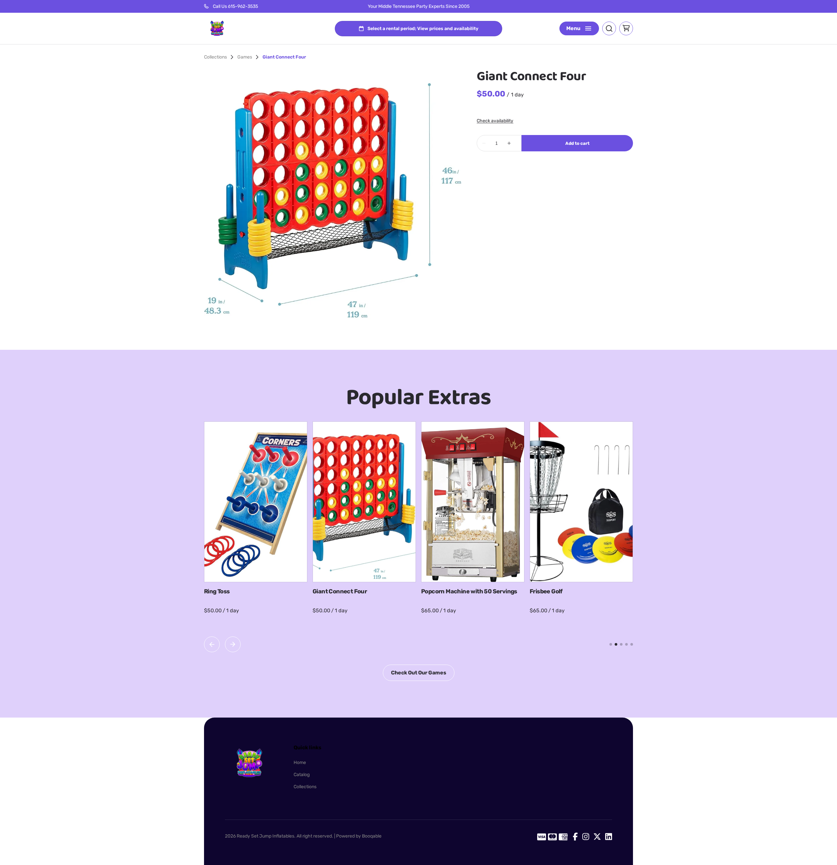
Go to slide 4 (626, 644)
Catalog (302, 774)
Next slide (233, 644)
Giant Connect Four (340, 591)
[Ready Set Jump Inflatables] (217, 28)
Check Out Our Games (418, 673)
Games (244, 57)
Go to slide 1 (610, 644)
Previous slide (212, 644)
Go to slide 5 (631, 644)
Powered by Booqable (359, 836)
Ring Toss (217, 591)
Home (300, 762)
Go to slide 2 (616, 644)
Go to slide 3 (621, 644)
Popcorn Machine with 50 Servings (469, 591)
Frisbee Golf (546, 591)
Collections (215, 57)
